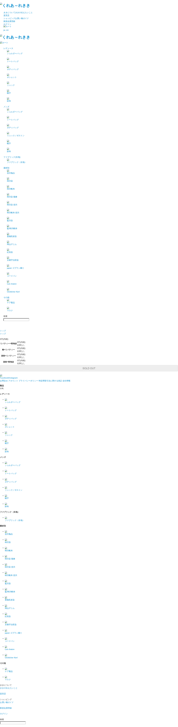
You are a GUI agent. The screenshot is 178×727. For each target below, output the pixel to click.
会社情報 (66, 381)
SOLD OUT (89, 368)
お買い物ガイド (16, 18)
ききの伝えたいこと (18, 12)
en (7, 30)
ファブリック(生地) (11, 157)
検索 (5, 316)
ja (4, 30)
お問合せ (4, 381)
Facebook (4, 378)
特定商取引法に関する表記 (50, 381)
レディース (8, 48)
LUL (2, 388)
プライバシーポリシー (28, 381)
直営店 (6, 15)
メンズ (6, 107)
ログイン (7, 24)
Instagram (13, 378)
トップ (3, 331)
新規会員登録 (9, 21)
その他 (6, 297)
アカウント (13, 381)
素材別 (6, 168)
